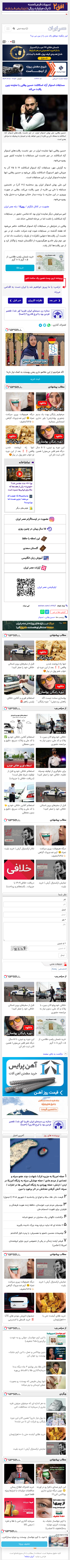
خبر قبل (17, 301)
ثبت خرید (35, 379)
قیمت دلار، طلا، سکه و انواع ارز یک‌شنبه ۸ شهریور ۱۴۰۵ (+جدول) (33, 1197)
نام (65, 899)
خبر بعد (53, 301)
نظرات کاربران (35, 301)
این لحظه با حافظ (31, 539)
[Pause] (9, 363)
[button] (10, 41)
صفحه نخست (63, 78)
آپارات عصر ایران (32, 568)
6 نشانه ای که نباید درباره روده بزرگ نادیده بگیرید (40, 1225)
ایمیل (64, 909)
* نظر (64, 919)
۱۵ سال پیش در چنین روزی (32, 529)
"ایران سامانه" (29, 1556)
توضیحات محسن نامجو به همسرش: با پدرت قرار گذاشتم (37, 1233)
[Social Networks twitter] (44, 325)
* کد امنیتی (61, 943)
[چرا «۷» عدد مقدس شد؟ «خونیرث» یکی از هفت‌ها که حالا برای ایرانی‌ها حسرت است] (20, 474)
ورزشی (55, 78)
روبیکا (22, 207)
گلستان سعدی (30, 548)
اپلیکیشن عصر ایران (46, 587)
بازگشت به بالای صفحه (53, 1054)
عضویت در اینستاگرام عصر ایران (32, 519)
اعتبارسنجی (63, 969)
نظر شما (62, 895)
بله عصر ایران (10, 207)
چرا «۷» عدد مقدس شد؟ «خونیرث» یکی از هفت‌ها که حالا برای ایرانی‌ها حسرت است (20, 487)
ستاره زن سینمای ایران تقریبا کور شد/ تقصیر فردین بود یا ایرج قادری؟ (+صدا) (27, 312)
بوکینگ (54, 969)
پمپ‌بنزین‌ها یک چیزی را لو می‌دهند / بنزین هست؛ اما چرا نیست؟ (20, 499)
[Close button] (67, 1531)
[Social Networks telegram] (40, 325)
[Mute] (13, 363)
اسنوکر (40, 617)
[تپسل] (6, 329)
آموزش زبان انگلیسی (32, 558)
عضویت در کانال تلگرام (38, 207)
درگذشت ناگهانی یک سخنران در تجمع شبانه (42, 1217)
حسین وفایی (50, 617)
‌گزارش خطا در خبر (59, 612)
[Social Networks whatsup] (49, 325)
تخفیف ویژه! (24, 1544)
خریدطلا (20, 268)
